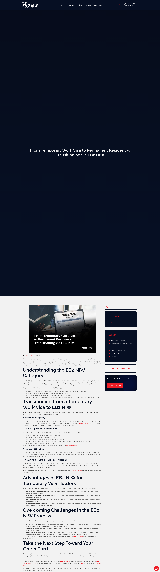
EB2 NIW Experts (83, 423)
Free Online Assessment (121, 368)
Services (79, 5)
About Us (70, 5)
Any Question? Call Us (129, 4)
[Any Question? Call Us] (120, 4)
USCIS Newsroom (71, 445)
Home (62, 5)
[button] (107, 307)
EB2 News (88, 5)
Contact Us (98, 5)
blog (82, 563)
